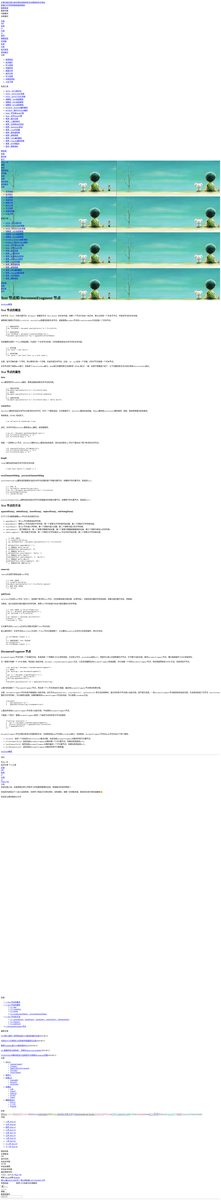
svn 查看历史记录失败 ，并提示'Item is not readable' (21, 1050)
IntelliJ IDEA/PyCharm (68, 1114)
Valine (25, 1114)
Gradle (127, 1114)
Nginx (54, 1114)
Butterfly (18, 1114)
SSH (49, 1114)
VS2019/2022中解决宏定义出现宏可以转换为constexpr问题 (24, 1055)
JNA (160, 1114)
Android (99, 1114)
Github (10, 1114)
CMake (134, 1114)
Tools (146, 1114)
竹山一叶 (18, 1175)
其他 (156, 1114)
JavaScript (186, 1114)
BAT (179, 1114)
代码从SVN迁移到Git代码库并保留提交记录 (18, 1041)
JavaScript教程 (6, 304)
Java (164, 1114)
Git (39, 1114)
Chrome (140, 1114)
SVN (174, 1114)
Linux (44, 1114)
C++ (151, 1114)
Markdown (33, 1114)
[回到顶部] (5, 1189)
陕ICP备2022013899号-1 (10, 1180)
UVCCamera (118, 1114)
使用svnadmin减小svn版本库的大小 (15, 1046)
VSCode (108, 1114)
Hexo (4, 1113)
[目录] (4, 1189)
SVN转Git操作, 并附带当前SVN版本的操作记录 (20, 1036)
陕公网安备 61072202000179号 (33, 1180)
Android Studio (87, 1114)
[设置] (2, 1189)
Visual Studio (196, 1114)
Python (169, 1114)
